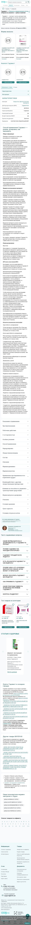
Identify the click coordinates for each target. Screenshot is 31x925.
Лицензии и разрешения (23, 879)
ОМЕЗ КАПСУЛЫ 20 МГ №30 (21, 621)
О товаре (5, 5)
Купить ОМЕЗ (19, 616)
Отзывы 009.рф (5, 871)
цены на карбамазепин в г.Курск (13, 805)
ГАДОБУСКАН (19, 79)
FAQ (27, 5)
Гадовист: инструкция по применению (14, 782)
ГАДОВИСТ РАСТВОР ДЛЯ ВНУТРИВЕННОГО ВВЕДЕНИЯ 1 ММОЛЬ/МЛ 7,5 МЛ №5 (22, 50)
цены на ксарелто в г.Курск (12, 808)
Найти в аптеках (8, 82)
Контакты (3, 874)
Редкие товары (21, 851)
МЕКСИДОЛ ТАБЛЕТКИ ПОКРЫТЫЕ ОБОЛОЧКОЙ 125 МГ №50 (8, 622)
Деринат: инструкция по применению (14, 654)
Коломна (4, 59)
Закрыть (27, 923)
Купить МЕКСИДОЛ (5, 616)
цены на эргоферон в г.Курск (12, 802)
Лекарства (16, 101)
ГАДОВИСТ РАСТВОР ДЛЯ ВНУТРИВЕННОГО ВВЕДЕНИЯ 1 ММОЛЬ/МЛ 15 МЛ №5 (8, 50)
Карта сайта (4, 878)
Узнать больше (5, 920)
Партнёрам (4, 876)
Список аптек (4, 851)
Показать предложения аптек (18, 11)
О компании (4, 869)
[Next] (30, 46)
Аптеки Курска (5, 854)
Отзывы (22, 5)
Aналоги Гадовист (8, 63)
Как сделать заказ (21, 877)
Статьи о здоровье (6, 849)
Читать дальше (12, 672)
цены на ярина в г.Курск (11, 799)
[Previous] (3, 651)
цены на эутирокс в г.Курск (12, 810)
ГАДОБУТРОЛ (5, 79)
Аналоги (11, 5)
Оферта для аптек (21, 881)
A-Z (23, 826)
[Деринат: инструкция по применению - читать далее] (15, 644)
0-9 (28, 826)
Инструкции (16, 5)
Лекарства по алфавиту (23, 849)
